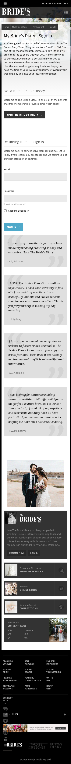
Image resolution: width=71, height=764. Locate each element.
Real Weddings (29, 662)
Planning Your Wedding (10, 679)
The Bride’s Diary (16, 12)
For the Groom (29, 671)
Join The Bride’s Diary (22, 115)
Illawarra (28, 630)
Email (7, 169)
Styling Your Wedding (53, 671)
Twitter (6, 727)
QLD (26, 634)
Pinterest (6, 733)
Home (6, 27)
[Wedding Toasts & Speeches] (38, 747)
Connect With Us (8, 700)
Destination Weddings (9, 687)
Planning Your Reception (33, 679)
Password (9, 191)
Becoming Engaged (8, 662)
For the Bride (7, 671)
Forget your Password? (15, 204)
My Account (39, 27)
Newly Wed (49, 687)
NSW (10, 630)
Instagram (6, 721)
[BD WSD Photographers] (35, 483)
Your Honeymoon (31, 687)
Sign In (53, 27)
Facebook (6, 715)
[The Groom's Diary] (56, 747)
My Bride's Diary (20, 27)
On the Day (49, 679)
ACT (9, 634)
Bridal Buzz (6, 709)
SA (9, 638)
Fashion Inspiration (52, 662)
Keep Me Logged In (18, 211)
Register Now (16, 553)
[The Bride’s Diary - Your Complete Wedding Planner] (14, 747)
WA (25, 638)
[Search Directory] (35, 731)
